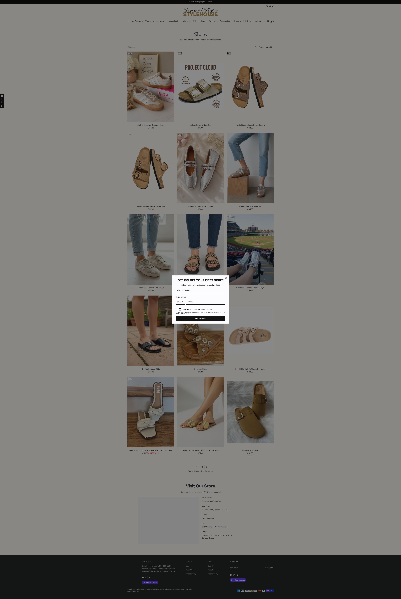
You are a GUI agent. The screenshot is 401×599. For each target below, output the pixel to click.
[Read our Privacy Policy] (224, 312)
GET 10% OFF (200, 318)
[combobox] (180, 302)
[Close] (226, 277)
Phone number (181, 297)
